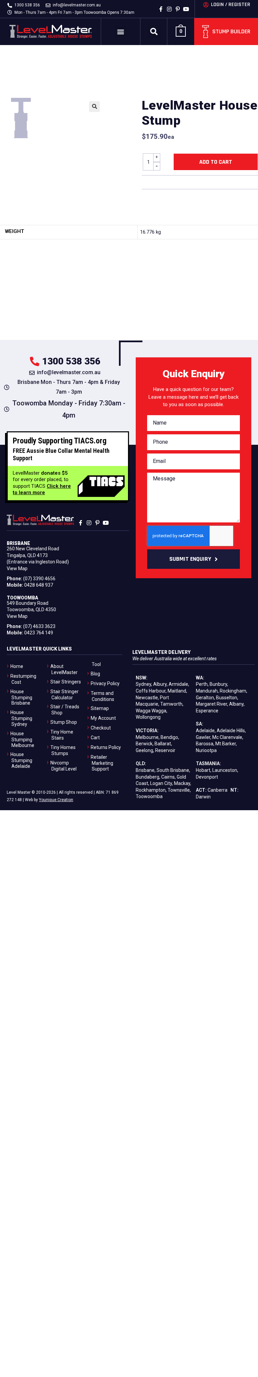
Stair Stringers (65, 681)
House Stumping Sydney (21, 718)
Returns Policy (106, 747)
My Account (103, 718)
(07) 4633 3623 (39, 626)
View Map (17, 568)
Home (16, 666)
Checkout (101, 728)
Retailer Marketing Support (102, 763)
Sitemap (100, 708)
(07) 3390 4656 (39, 578)
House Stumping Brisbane (21, 697)
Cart (95, 737)
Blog (95, 673)
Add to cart (215, 162)
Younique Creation (56, 799)
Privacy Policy (105, 683)
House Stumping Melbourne (22, 739)
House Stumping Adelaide (21, 760)
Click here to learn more (42, 489)
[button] (120, 31)
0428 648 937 (38, 585)
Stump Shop (63, 722)
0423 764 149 (38, 632)
